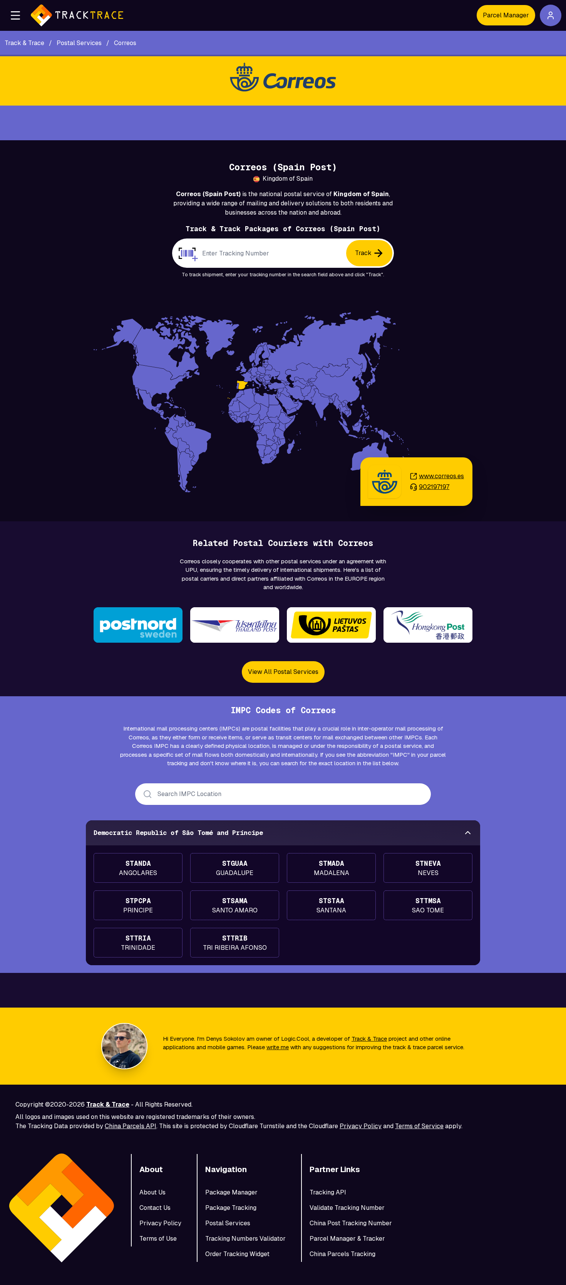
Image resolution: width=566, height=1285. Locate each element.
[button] (15, 15)
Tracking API (328, 1192)
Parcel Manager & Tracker (347, 1239)
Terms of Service (419, 1126)
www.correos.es (441, 476)
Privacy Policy (361, 1126)
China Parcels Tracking (342, 1254)
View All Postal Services (283, 672)
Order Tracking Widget (237, 1254)
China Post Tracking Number (351, 1223)
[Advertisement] (283, 123)
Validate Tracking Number (347, 1208)
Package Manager (231, 1192)
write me (277, 1047)
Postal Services (227, 1223)
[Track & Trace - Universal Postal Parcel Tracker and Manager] (77, 15)
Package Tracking (230, 1208)
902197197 (434, 487)
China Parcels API (130, 1126)
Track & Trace (369, 1038)
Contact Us (155, 1208)
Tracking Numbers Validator (245, 1239)
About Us (152, 1192)
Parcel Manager (506, 15)
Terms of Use (158, 1239)
